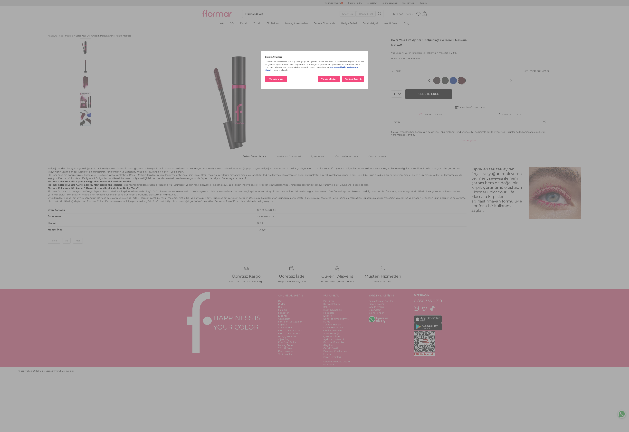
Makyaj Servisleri (389, 3)
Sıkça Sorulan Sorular (381, 301)
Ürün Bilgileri (468, 140)
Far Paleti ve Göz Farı (290, 321)
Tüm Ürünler (285, 348)
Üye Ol (410, 14)
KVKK (326, 321)
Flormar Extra (355, 3)
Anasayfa (52, 36)
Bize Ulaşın (375, 309)
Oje (280, 301)
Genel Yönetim (331, 348)
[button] (85, 47)
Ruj (280, 306)
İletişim (423, 3)
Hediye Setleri (349, 23)
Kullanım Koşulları (333, 327)
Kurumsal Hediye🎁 (333, 3)
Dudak (244, 23)
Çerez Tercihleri (332, 357)
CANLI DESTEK (378, 156)
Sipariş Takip (408, 3)
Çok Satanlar (285, 327)
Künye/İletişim (331, 304)
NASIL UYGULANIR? (289, 156)
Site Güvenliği (331, 333)
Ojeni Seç (283, 339)
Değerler (328, 315)
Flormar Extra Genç (289, 333)
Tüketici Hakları (332, 324)
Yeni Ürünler (391, 23)
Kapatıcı (282, 324)
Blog (406, 23)
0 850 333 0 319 (382, 281)
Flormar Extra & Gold (290, 330)
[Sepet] (424, 14)
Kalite (326, 306)
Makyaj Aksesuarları (296, 23)
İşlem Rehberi (376, 312)
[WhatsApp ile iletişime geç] (622, 415)
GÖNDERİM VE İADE (346, 156)
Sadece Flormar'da (324, 23)
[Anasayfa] (217, 14)
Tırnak (257, 23)
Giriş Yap (398, 14)
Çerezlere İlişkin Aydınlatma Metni (333, 338)
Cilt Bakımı (273, 23)
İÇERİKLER (317, 156)
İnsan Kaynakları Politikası (332, 311)
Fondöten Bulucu (288, 342)
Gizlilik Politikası (332, 330)
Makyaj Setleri (286, 345)
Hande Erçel (366, 13)
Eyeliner (282, 315)
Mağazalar (372, 3)
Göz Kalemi (284, 318)
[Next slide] (511, 80)
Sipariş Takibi (376, 304)
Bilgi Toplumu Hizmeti (336, 318)
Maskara (69, 36)
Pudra (281, 304)
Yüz (222, 23)
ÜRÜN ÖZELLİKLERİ (254, 156)
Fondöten (283, 312)
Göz (232, 23)
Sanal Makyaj (370, 23)
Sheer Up (347, 13)
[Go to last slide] (429, 80)
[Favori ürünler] (418, 14)
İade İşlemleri (376, 306)
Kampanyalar (285, 351)
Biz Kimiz (328, 301)
